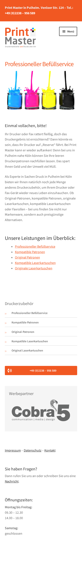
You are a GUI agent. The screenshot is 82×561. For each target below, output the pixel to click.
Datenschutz (32, 450)
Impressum (13, 450)
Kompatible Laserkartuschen (35, 263)
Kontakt (50, 450)
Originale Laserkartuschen (33, 268)
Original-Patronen (23, 332)
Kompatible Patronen (30, 252)
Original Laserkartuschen (27, 350)
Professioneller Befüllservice (35, 246)
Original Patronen (27, 257)
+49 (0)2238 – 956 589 (20, 13)
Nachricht (12, 481)
